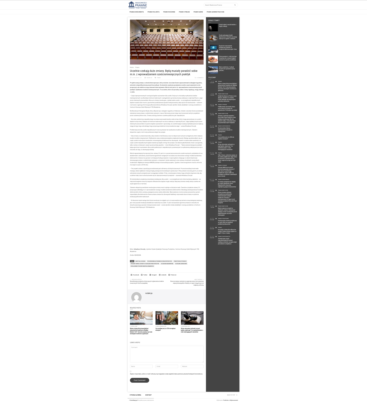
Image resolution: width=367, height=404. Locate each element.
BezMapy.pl (134, 400)
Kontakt (148, 395)
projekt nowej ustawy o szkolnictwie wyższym (145, 263)
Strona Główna (135, 395)
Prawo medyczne (223, 94)
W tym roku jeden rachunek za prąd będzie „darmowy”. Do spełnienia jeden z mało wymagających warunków (192, 330)
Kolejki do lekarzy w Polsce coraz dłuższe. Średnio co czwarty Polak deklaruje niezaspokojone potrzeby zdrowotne (227, 98)
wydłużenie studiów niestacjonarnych (142, 266)
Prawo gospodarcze (224, 126)
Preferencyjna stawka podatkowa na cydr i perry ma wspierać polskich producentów (227, 222)
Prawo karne (198, 12)
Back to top (231, 395)
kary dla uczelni (140, 261)
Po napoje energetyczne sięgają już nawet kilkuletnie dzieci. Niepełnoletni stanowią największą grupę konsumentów (227, 184)
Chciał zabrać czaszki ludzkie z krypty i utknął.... (227, 25)
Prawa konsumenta (137, 12)
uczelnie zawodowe (181, 263)
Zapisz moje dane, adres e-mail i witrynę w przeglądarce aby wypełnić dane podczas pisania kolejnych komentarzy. (166, 374)
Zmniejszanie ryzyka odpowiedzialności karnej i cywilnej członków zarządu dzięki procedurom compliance (227, 241)
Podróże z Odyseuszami (230, 400)
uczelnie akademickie (167, 263)
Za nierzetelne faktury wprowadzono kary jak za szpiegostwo (225, 129)
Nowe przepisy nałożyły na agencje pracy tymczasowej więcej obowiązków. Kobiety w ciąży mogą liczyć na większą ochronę (187, 283)
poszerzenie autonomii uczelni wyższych (159, 261)
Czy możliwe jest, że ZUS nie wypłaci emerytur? (226, 138)
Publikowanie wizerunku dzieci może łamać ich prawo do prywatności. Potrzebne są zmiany (227, 108)
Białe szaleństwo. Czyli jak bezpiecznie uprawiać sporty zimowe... (227, 68)
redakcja (149, 77)
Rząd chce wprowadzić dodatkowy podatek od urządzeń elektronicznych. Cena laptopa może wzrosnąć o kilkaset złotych (228, 49)
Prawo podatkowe (223, 218)
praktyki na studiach (180, 261)
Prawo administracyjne (215, 12)
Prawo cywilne (184, 12)
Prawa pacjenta (153, 12)
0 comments (200, 77)
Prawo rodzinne (169, 12)
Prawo (137, 67)
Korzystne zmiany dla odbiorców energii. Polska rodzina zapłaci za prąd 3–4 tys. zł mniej (227, 231)
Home (132, 67)
